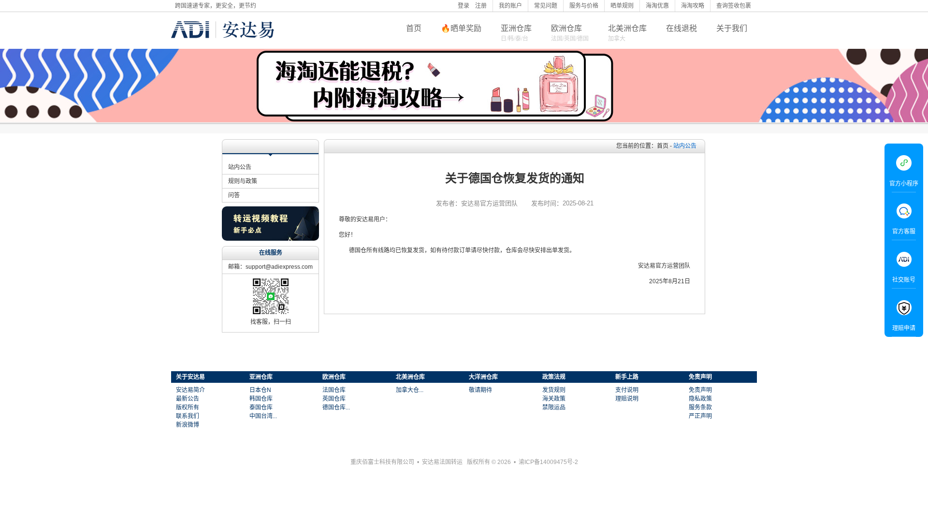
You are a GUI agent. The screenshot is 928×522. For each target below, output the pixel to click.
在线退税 (681, 28)
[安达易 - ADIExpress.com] (222, 45)
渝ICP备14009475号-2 (548, 462)
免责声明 (700, 390)
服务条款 (700, 407)
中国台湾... (263, 416)
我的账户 (510, 5)
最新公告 (187, 398)
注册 (481, 5)
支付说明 (626, 390)
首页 (413, 28)
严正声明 (700, 416)
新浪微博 (187, 424)
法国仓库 (334, 390)
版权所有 (187, 407)
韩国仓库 (261, 398)
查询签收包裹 (733, 5)
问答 (234, 195)
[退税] (464, 85)
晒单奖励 (465, 28)
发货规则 (554, 390)
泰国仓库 (261, 407)
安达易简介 (190, 390)
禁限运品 (554, 407)
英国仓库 (334, 398)
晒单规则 (622, 5)
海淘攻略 (692, 5)
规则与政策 (242, 181)
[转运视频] (270, 238)
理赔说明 (626, 398)
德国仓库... (336, 407)
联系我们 (187, 416)
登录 (463, 5)
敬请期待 (480, 390)
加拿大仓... (409, 390)
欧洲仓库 (566, 28)
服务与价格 (583, 5)
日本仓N (260, 390)
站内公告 (239, 167)
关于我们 (731, 28)
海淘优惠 (657, 5)
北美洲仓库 (627, 28)
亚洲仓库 (516, 28)
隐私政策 (700, 398)
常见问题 (545, 5)
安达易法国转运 (442, 462)
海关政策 (554, 398)
